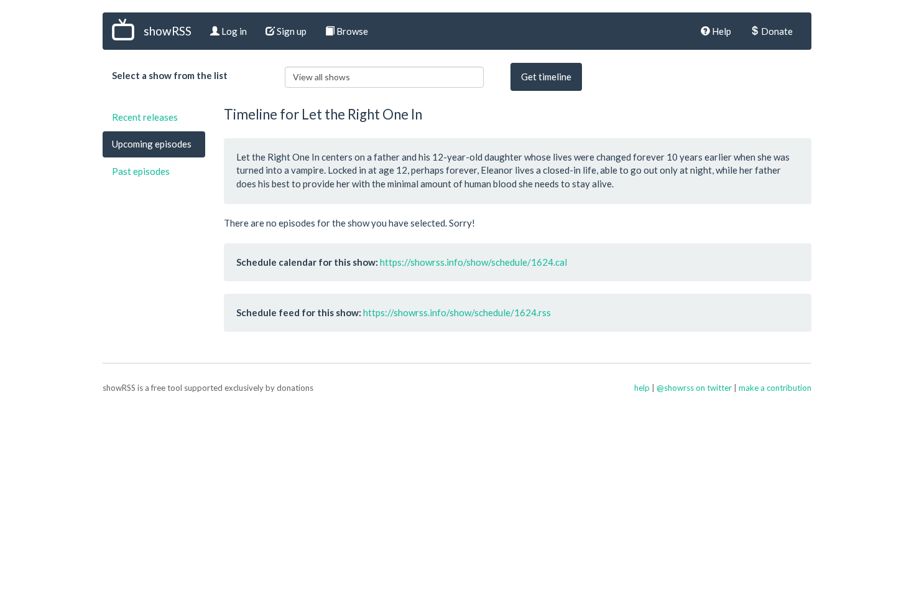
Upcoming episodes (152, 143)
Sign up (291, 31)
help (642, 388)
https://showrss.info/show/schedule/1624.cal (473, 262)
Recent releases (145, 117)
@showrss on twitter (694, 388)
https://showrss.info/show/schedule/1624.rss (457, 312)
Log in (233, 31)
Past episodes (141, 171)
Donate (776, 31)
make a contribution (775, 388)
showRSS (168, 31)
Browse (351, 31)
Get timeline (546, 76)
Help (720, 31)
